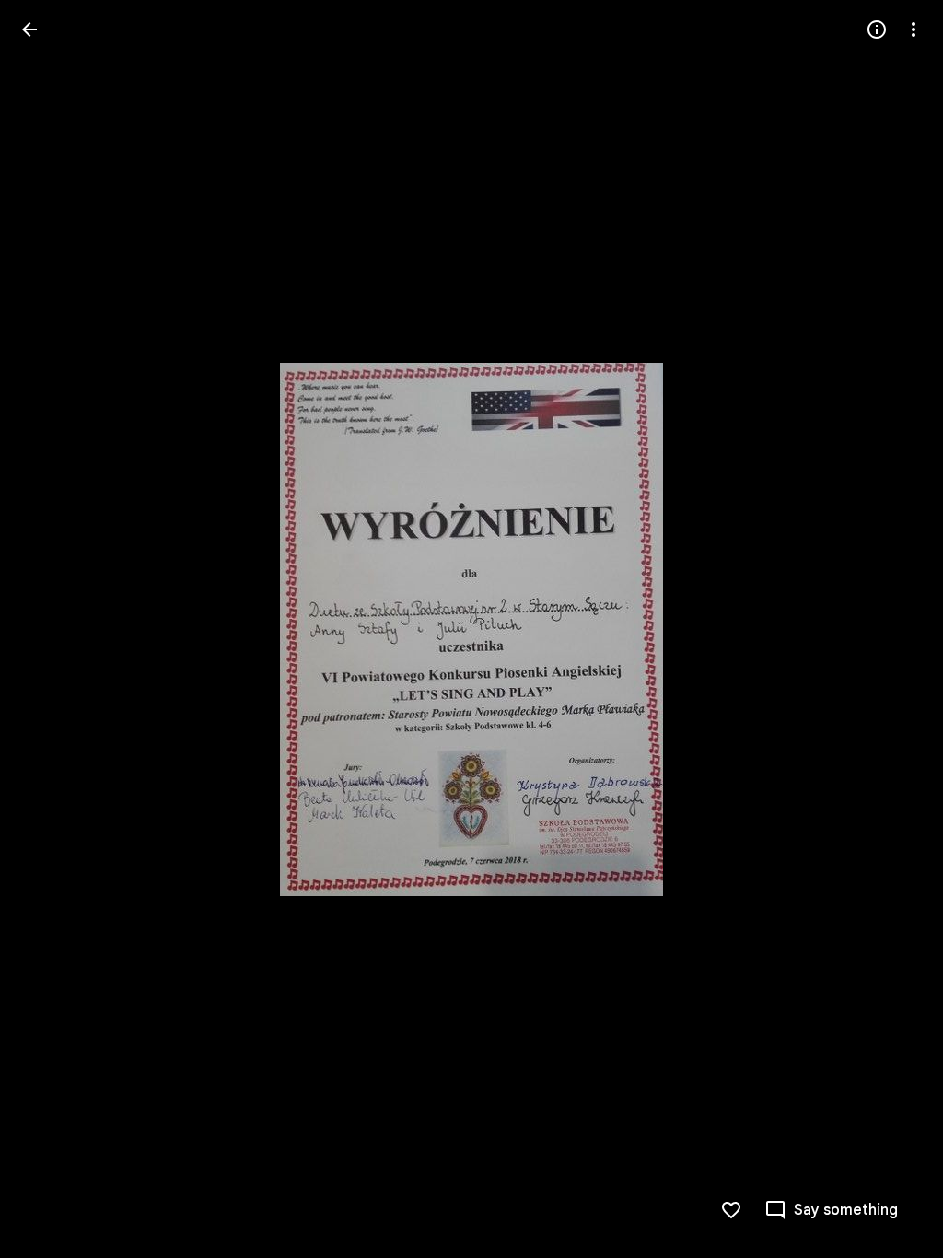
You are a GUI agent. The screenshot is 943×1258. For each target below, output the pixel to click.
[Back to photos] (29, 29)
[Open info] (876, 29)
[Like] (731, 1210)
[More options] (913, 29)
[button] (51, 629)
